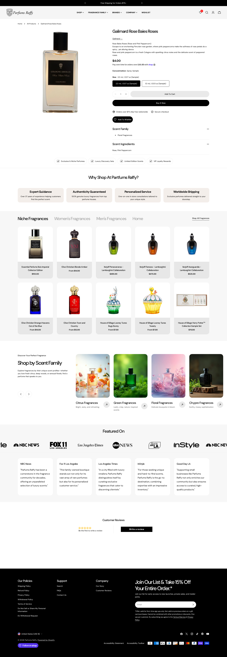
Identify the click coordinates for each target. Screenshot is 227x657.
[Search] (206, 12)
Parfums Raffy (31, 640)
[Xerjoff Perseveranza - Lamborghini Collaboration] (113, 244)
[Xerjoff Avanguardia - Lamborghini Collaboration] (191, 244)
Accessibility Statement (114, 643)
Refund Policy (23, 590)
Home (20, 24)
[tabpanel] (113, 280)
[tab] (33, 218)
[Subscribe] (193, 604)
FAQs (59, 590)
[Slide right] (29, 394)
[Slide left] (21, 394)
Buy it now (161, 103)
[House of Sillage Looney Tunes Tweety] (152, 300)
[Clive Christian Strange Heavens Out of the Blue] (35, 300)
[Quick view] (49, 232)
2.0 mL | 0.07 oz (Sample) (126, 83)
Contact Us (61, 595)
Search (60, 586)
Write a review (136, 529)
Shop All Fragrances (200, 218)
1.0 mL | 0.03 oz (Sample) (155, 83)
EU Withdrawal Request (28, 616)
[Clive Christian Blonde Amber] (74, 244)
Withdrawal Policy (25, 599)
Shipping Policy (24, 586)
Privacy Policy (23, 595)
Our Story (100, 586)
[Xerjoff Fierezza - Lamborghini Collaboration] (152, 244)
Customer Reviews (104, 590)
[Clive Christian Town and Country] (74, 300)
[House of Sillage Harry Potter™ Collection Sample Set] (191, 300)
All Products (31, 24)
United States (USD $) (30, 634)
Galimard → (117, 38)
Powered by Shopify (46, 640)
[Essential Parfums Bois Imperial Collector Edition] (35, 244)
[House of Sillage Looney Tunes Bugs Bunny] (113, 300)
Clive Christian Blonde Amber (74, 267)
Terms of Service (25, 604)
